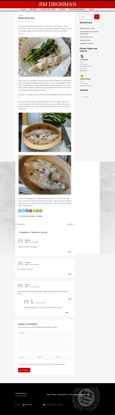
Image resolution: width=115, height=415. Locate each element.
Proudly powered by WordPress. (54, 404)
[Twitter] (23, 210)
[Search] (96, 16)
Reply (70, 252)
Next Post (70, 224)
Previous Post (20, 224)
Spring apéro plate (85, 40)
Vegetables (39, 216)
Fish (24, 216)
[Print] (37, 210)
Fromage (32, 216)
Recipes (33, 9)
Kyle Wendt (28, 404)
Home (23, 9)
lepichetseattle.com (84, 70)
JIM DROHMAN (57, 4)
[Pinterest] (30, 210)
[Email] (40, 210)
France (21, 15)
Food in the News (48, 9)
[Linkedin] (26, 210)
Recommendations (77, 9)
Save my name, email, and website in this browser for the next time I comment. (43, 364)
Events (62, 9)
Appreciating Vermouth (86, 43)
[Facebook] (19, 210)
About (91, 9)
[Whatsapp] (33, 210)
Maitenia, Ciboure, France (87, 28)
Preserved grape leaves (86, 37)
